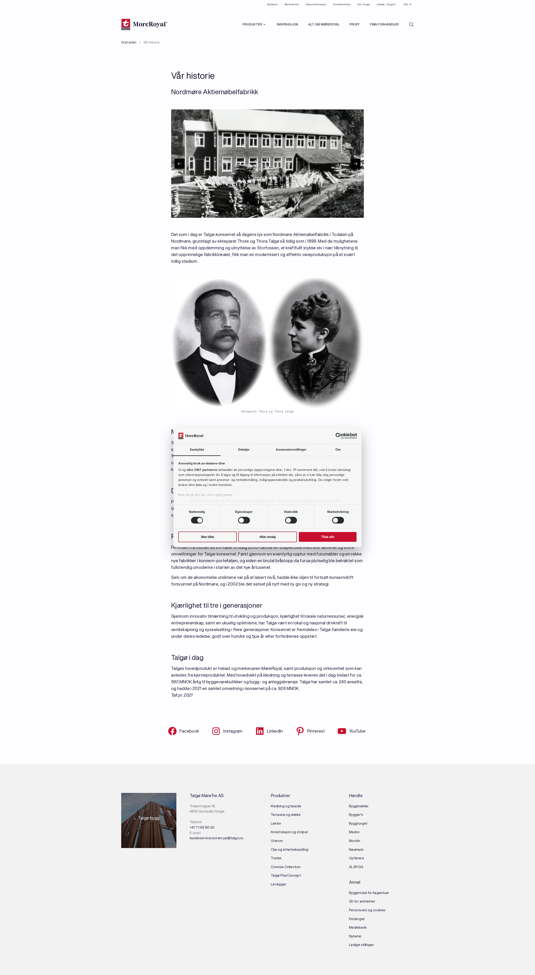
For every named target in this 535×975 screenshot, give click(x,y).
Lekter (276, 823)
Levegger (279, 884)
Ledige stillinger (361, 944)
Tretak (276, 858)
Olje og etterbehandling (289, 849)
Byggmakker (359, 806)
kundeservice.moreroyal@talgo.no (216, 838)
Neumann (356, 849)
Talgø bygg (149, 819)
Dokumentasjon (316, 4)
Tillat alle (327, 537)
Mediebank (358, 927)
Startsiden (129, 42)
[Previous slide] (180, 164)
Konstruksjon (281, 832)
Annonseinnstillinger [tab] (291, 449)
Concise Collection (285, 866)
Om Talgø (363, 4)
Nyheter (272, 4)
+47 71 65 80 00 (202, 827)
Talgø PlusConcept (286, 875)
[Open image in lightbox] (357, 116)
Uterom (277, 840)
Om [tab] (338, 449)
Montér (354, 840)
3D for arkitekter (362, 901)
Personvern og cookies (367, 910)
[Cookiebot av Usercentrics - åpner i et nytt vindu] (338, 436)
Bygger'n (356, 814)
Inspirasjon (287, 24)
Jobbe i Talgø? (385, 4)
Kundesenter (342, 4)
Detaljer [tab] (244, 449)
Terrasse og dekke (286, 814)
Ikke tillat (207, 537)
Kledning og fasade (286, 806)
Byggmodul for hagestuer (369, 892)
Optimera (356, 858)
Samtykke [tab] (197, 449)
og (294, 832)
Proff (355, 24)
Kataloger (357, 918)
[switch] (244, 520)
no (406, 4)
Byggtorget (358, 823)
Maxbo (354, 832)
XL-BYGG (356, 866)
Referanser (292, 4)
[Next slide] (355, 164)
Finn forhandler (384, 24)
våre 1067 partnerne (202, 470)
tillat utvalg (268, 537)
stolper (302, 832)
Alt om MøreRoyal (324, 24)
